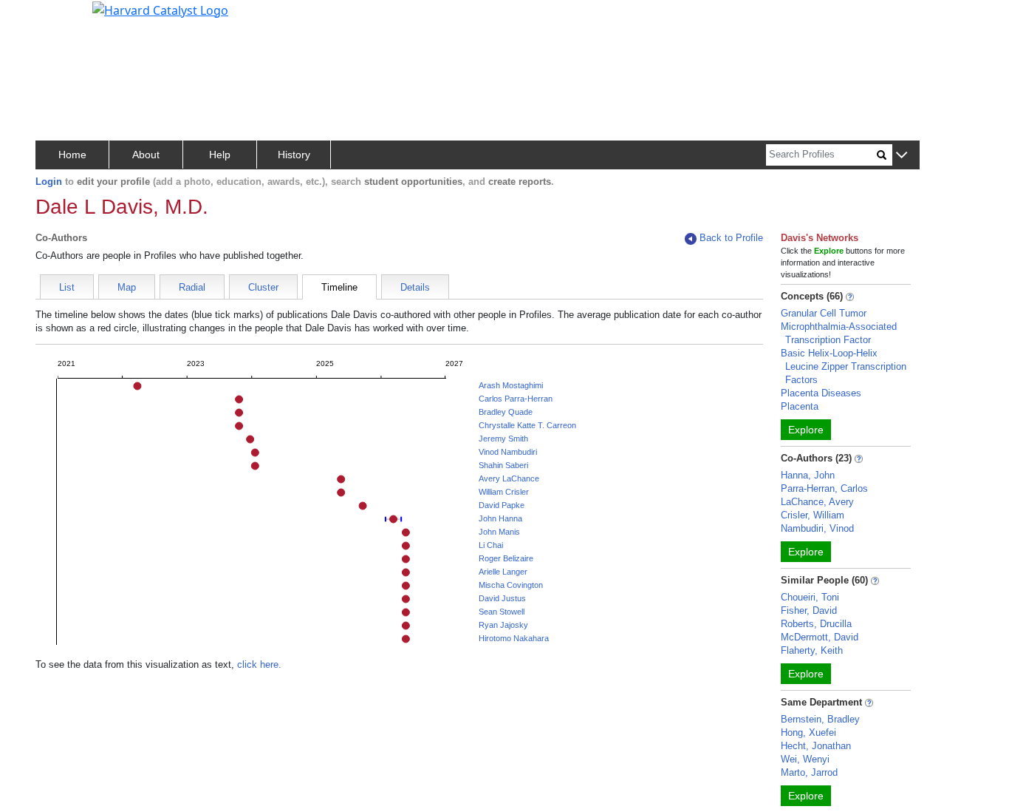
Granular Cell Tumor (823, 313)
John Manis (499, 531)
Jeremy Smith (503, 438)
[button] (901, 155)
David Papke (501, 505)
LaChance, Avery (817, 501)
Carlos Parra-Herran (516, 398)
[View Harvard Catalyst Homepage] (160, 9)
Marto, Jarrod (809, 772)
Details (415, 287)
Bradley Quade (506, 411)
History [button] (294, 154)
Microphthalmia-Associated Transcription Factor (839, 333)
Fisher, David (809, 610)
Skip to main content (61, 17)
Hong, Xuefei (808, 732)
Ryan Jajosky (503, 624)
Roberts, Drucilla (816, 623)
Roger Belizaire (506, 558)
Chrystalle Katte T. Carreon (527, 425)
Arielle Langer (503, 571)
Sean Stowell (501, 611)
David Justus (502, 598)
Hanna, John (808, 475)
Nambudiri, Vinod (817, 528)
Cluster (263, 287)
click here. (259, 664)
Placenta (799, 406)
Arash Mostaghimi (511, 385)
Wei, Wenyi (805, 759)
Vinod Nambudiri (508, 451)
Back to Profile (731, 237)
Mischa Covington (511, 585)
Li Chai (491, 545)
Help (219, 154)
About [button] (146, 154)
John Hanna (500, 518)
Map (126, 287)
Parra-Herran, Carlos (824, 488)
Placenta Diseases (821, 393)
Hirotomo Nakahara (514, 638)
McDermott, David (819, 637)
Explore (806, 430)
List (67, 287)
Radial (192, 287)
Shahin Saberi (503, 465)
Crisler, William (812, 515)
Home (72, 154)
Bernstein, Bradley (820, 719)
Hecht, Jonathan (816, 745)
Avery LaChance (509, 478)
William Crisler (504, 491)
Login (48, 181)
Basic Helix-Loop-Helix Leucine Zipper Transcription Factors (843, 366)
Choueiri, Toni (810, 597)
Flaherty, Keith (812, 650)
